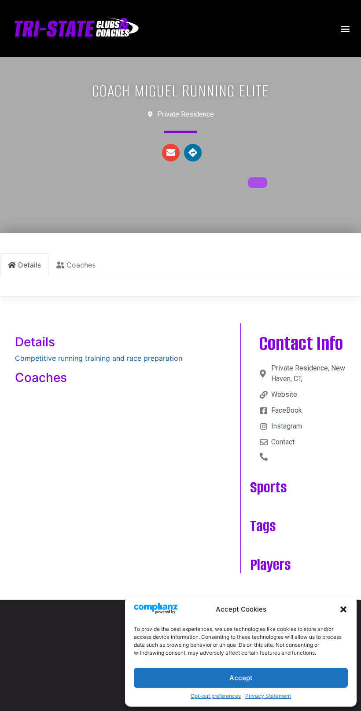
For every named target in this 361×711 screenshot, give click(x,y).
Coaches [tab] (81, 264)
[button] (343, 609)
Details (35, 341)
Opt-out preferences (216, 696)
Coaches (41, 377)
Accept (241, 678)
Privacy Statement (268, 696)
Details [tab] (29, 264)
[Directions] (193, 152)
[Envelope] (171, 152)
